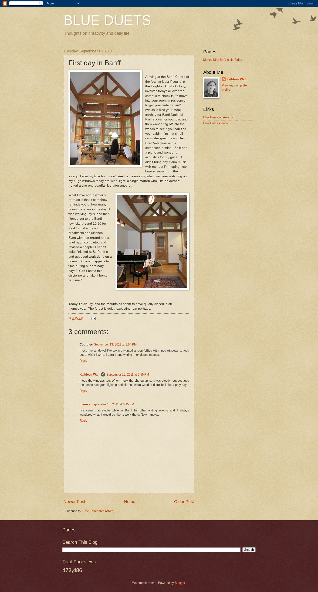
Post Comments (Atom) (98, 511)
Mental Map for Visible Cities (222, 60)
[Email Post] (93, 318)
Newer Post (74, 501)
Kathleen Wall (89, 374)
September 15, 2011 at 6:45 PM (112, 404)
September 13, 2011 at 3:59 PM (127, 374)
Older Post (184, 501)
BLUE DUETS (107, 20)
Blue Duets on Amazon (218, 117)
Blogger (180, 583)
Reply (83, 361)
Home (129, 501)
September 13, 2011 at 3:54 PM (115, 344)
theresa (85, 404)
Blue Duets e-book (215, 123)
